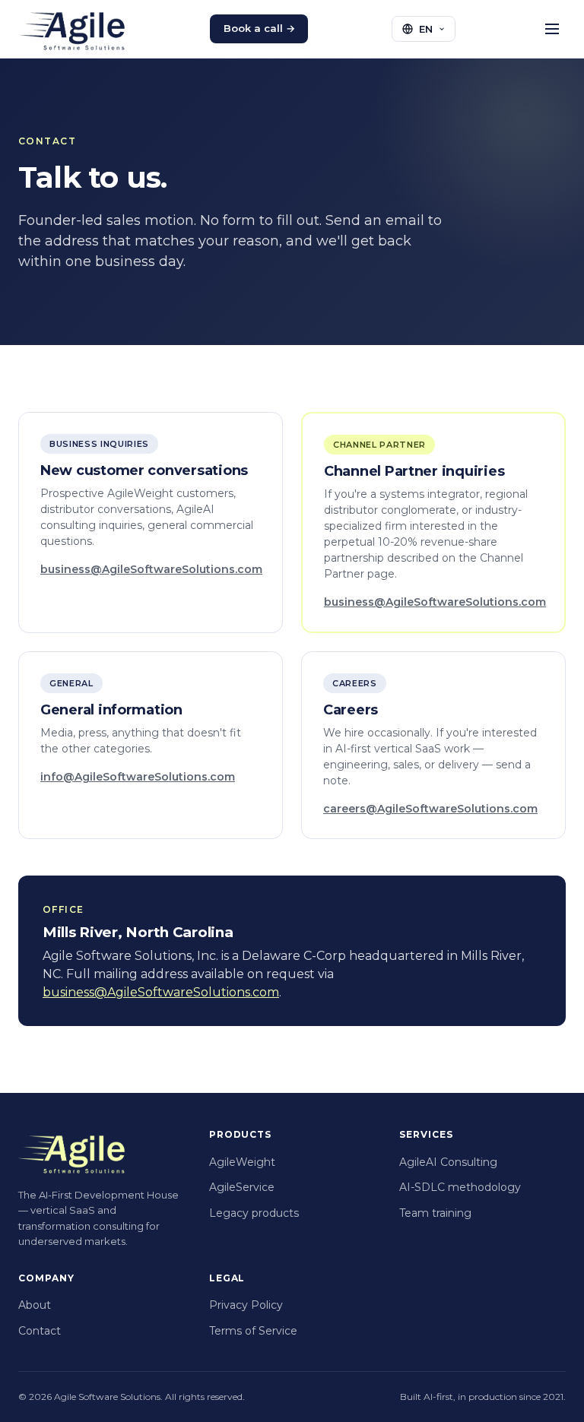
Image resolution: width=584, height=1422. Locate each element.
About (34, 1305)
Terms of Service (253, 1331)
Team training (435, 1213)
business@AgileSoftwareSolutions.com (151, 569)
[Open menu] (552, 28)
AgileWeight (242, 1162)
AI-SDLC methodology (460, 1187)
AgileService (242, 1187)
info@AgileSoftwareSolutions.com (137, 777)
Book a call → (259, 28)
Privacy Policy (246, 1305)
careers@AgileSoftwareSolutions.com (430, 809)
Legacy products (254, 1213)
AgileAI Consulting (448, 1162)
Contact (39, 1331)
